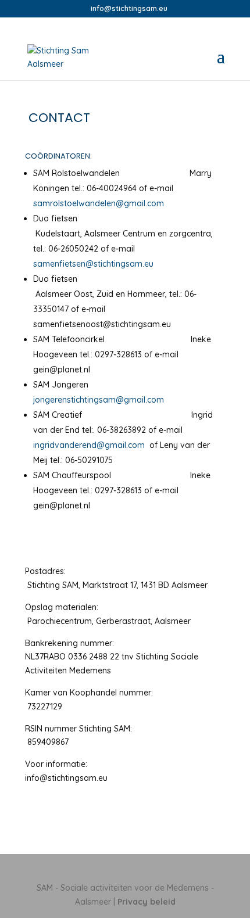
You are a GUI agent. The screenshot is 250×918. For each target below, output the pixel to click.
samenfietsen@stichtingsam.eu (93, 264)
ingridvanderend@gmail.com (90, 445)
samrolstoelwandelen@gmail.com (98, 203)
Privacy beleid (146, 902)
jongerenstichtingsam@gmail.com (98, 400)
